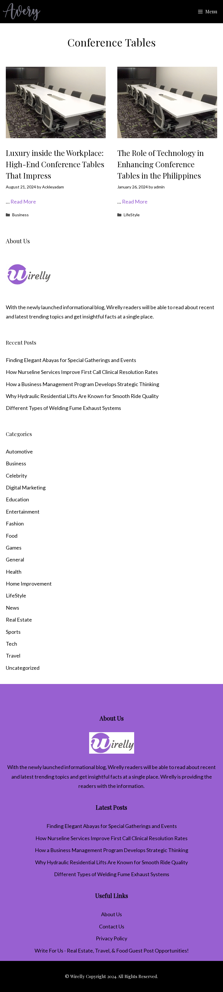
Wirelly (114, 307)
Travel (13, 655)
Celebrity (16, 475)
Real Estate (19, 619)
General (15, 559)
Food (11, 535)
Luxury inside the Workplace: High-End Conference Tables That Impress (55, 164)
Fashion (15, 523)
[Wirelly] (21, 11)
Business (20, 214)
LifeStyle (132, 214)
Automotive (19, 451)
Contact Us (111, 926)
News (12, 607)
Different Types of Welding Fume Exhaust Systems (63, 408)
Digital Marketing (26, 487)
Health (13, 571)
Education (17, 499)
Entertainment (22, 511)
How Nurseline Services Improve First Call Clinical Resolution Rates (82, 372)
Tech (11, 643)
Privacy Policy (111, 938)
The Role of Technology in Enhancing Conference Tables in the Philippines (160, 164)
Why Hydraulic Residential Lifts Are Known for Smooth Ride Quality (82, 396)
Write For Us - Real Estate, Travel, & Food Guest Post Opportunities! (112, 950)
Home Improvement (29, 583)
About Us (111, 914)
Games (13, 547)
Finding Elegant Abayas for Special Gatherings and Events (71, 360)
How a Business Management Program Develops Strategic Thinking (82, 384)
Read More (23, 201)
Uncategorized (22, 668)
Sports (13, 632)
